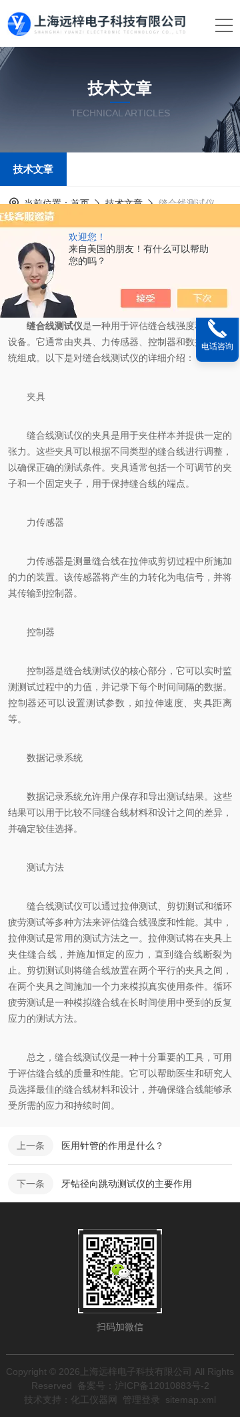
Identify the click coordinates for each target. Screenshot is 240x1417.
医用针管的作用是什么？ (112, 1145)
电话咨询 (217, 346)
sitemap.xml (190, 1399)
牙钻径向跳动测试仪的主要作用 (126, 1183)
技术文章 (33, 169)
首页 (80, 203)
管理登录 (141, 1399)
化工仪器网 (94, 1399)
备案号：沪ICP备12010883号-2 (143, 1385)
